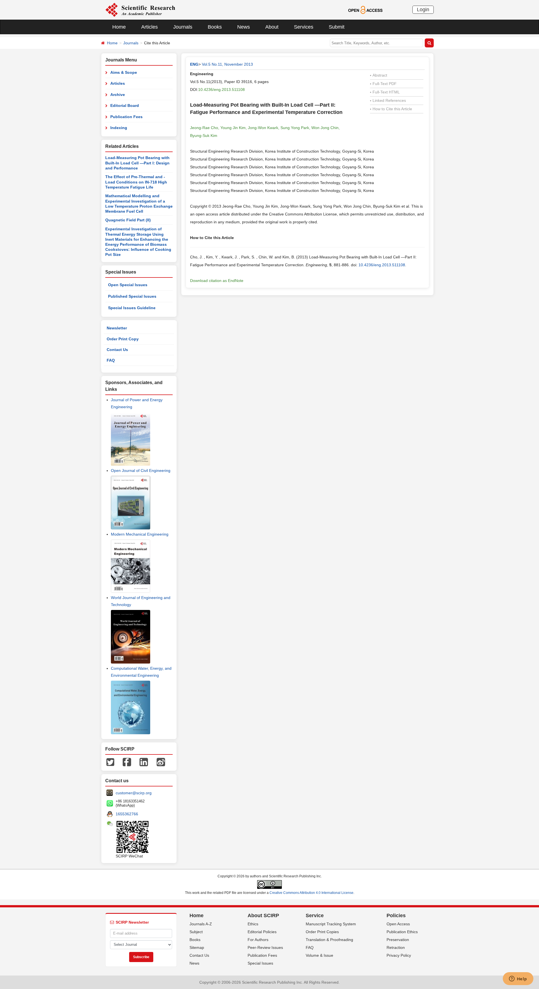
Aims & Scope (123, 72)
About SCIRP (263, 915)
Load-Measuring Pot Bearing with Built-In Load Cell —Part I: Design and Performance (137, 162)
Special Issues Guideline (132, 308)
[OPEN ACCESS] (365, 9)
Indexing (118, 127)
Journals (182, 27)
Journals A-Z (200, 924)
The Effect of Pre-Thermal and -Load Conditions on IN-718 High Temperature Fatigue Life (136, 182)
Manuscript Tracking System (331, 924)
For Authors (258, 939)
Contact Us (117, 349)
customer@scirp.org (134, 793)
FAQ (111, 360)
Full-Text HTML (385, 92)
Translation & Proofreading (329, 939)
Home (119, 27)
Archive (117, 94)
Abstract (378, 75)
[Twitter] (110, 761)
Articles (149, 27)
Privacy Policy (399, 955)
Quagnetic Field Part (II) (128, 220)
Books (215, 27)
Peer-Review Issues (265, 947)
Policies (396, 915)
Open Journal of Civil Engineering (140, 470)
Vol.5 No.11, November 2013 (227, 64)
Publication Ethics (402, 932)
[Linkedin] (144, 761)
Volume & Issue (319, 955)
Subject (196, 932)
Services (303, 27)
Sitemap (196, 947)
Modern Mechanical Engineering (139, 534)
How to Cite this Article (391, 109)
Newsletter (117, 328)
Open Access (398, 924)
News (243, 27)
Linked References (388, 100)
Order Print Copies (322, 932)
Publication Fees (126, 116)
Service (315, 915)
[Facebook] (127, 761)
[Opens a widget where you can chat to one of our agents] (518, 979)
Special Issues (260, 963)
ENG (194, 64)
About (271, 27)
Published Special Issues (132, 296)
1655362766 (127, 814)
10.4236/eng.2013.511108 (221, 89)
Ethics (253, 924)
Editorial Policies (262, 932)
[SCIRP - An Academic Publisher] (140, 9)
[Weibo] (161, 761)
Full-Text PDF (383, 83)
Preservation (398, 939)
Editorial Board (124, 105)
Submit (336, 27)
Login (423, 9)
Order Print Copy (123, 339)
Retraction (396, 947)
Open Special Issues (127, 285)
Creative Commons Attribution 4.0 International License (311, 893)
